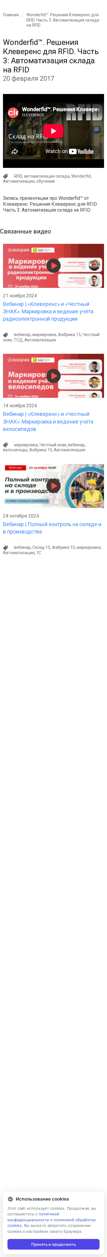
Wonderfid (81, 176)
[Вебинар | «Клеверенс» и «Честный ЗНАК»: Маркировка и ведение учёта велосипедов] (53, 356)
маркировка (44, 334)
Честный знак (53, 444)
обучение (45, 181)
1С (38, 552)
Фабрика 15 (69, 334)
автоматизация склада (47, 176)
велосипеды (15, 449)
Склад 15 (41, 547)
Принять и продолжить (53, 1244)
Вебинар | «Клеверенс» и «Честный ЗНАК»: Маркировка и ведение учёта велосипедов (48, 421)
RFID (18, 176)
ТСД (18, 340)
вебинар (22, 334)
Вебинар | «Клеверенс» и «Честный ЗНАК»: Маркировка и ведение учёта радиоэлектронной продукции (48, 311)
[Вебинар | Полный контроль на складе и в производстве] (53, 466)
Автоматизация (18, 181)
